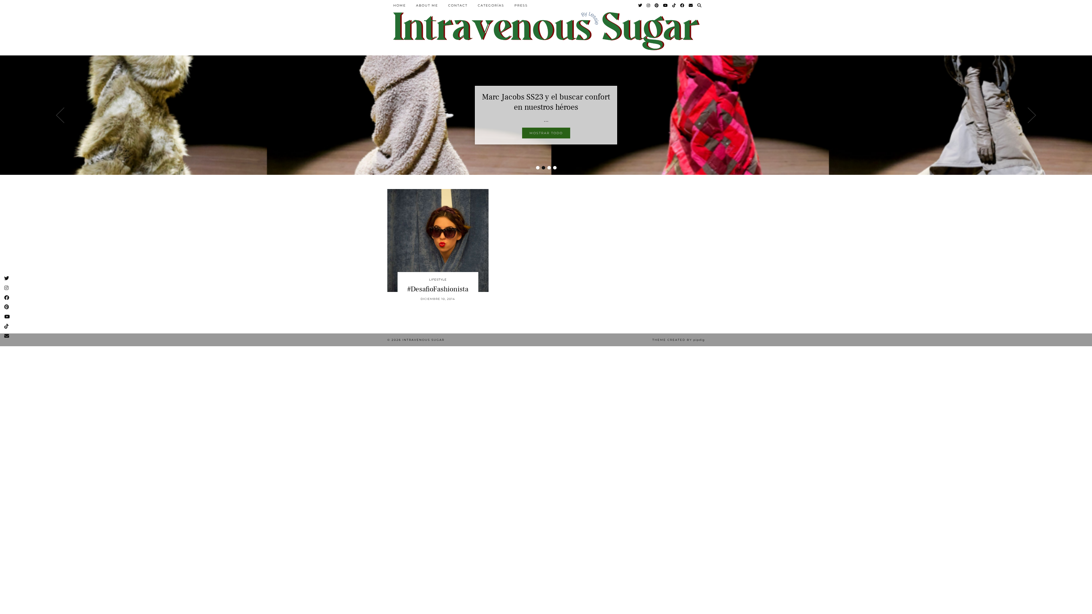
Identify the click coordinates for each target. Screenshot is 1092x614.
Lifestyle (438, 279)
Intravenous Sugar (423, 340)
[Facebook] (682, 5)
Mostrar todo (546, 133)
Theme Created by (678, 340)
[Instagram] (649, 5)
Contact (458, 5)
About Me (427, 5)
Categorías (491, 5)
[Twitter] (640, 5)
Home (399, 5)
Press (521, 5)
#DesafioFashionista (437, 289)
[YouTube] (665, 5)
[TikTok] (674, 5)
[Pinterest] (657, 5)
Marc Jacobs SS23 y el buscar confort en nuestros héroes (546, 102)
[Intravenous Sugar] (546, 31)
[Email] (691, 5)
